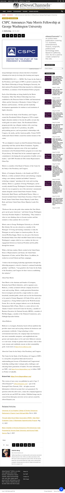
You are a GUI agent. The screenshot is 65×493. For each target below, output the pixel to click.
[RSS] (61, 1)
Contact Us (22, 1)
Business (9, 11)
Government (13, 18)
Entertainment (17, 11)
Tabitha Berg (7, 31)
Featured (25, 11)
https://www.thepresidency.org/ (21, 369)
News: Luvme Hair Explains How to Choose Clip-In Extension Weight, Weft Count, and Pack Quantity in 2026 (57, 103)
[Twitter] (63, 1)
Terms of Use (56, 491)
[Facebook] (58, 1)
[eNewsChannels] (32, 5)
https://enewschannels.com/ (17, 452)
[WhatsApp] (15, 35)
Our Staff (16, 1)
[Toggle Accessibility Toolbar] (61, 489)
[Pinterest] (11, 35)
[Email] (23, 35)
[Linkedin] (19, 35)
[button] (62, 11)
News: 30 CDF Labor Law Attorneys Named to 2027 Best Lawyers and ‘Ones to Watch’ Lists (57, 92)
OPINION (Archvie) (33, 11)
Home (4, 11)
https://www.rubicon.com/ (23, 347)
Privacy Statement (48, 491)
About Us (10, 1)
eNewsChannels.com (20, 384)
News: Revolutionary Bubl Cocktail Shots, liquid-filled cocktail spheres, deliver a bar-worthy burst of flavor (57, 201)
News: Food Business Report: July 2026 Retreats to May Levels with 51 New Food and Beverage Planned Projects (57, 157)
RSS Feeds (28, 1)
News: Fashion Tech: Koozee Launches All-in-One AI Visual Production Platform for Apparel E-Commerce (57, 116)
